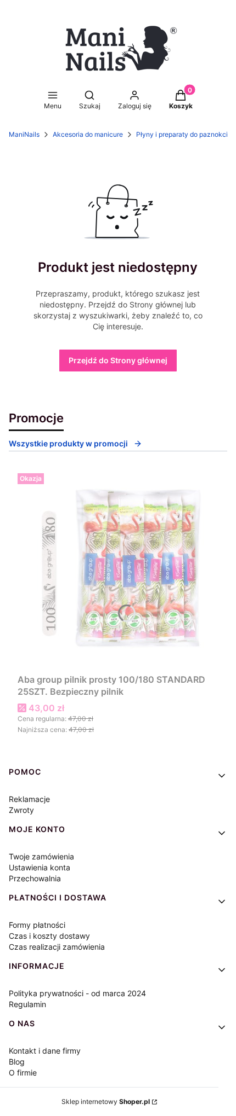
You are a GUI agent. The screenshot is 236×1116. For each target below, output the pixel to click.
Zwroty (21, 810)
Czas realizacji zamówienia (57, 946)
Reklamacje (29, 799)
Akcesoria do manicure (88, 134)
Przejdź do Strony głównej (118, 360)
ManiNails (24, 134)
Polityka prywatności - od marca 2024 (77, 993)
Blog (17, 1061)
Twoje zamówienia (41, 856)
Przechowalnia (35, 878)
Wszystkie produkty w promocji (68, 443)
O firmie (23, 1072)
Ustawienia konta (39, 867)
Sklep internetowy (105, 1101)
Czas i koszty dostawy (49, 935)
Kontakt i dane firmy (45, 1050)
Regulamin (27, 1004)
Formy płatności (37, 924)
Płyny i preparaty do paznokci (182, 134)
